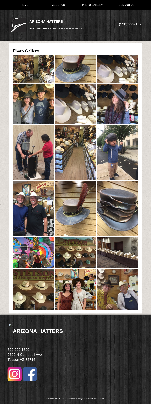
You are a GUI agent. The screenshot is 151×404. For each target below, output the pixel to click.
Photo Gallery (92, 5)
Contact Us (126, 5)
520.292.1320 (18, 350)
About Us (58, 5)
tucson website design (74, 399)
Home (24, 5)
